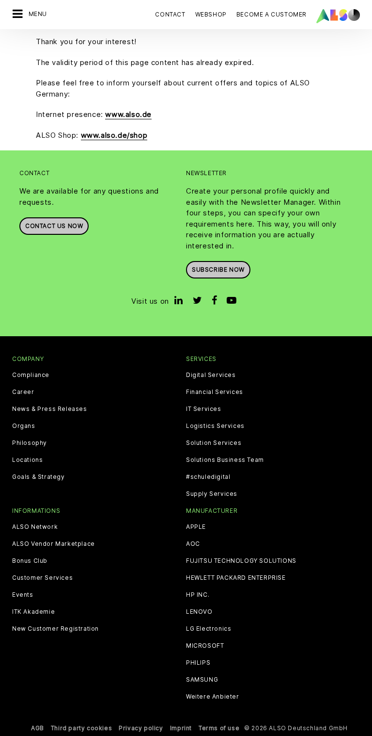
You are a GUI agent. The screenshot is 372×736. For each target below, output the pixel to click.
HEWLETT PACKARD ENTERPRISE (236, 577)
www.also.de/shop (114, 135)
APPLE (196, 526)
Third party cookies (81, 728)
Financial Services (214, 392)
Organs (23, 426)
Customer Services (42, 577)
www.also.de (128, 114)
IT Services (203, 409)
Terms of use (219, 728)
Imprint (181, 728)
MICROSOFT (205, 645)
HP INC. (197, 594)
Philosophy (29, 443)
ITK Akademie (33, 611)
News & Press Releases (49, 409)
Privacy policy (141, 728)
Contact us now (54, 225)
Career (23, 392)
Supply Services (211, 494)
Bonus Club (29, 560)
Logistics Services (215, 426)
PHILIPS (198, 662)
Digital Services (211, 375)
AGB (37, 728)
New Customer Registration (55, 628)
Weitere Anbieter (212, 696)
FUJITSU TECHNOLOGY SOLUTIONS (241, 560)
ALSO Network (35, 526)
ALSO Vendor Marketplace (53, 543)
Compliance (30, 375)
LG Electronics (208, 628)
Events (22, 594)
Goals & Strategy (38, 477)
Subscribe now (218, 269)
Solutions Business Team (225, 460)
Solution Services (213, 443)
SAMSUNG (202, 679)
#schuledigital (208, 477)
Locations (27, 460)
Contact (170, 14)
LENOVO (199, 611)
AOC (193, 543)
